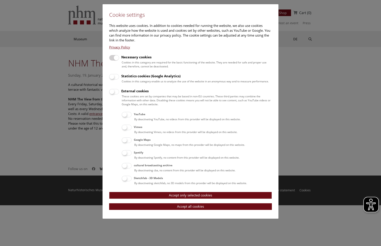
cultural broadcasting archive (153, 165)
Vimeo (138, 127)
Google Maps (142, 140)
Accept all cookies (190, 206)
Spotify (138, 152)
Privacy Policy (119, 47)
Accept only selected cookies (190, 195)
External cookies (135, 91)
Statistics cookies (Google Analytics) (151, 76)
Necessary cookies (136, 57)
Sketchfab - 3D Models (148, 178)
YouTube (139, 114)
